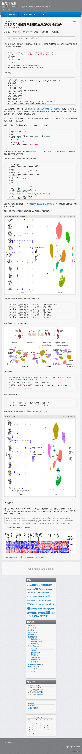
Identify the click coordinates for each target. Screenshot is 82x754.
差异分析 (33, 609)
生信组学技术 (40, 15)
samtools (37, 600)
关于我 (38, 685)
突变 (52, 613)
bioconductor (42, 584)
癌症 (43, 613)
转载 (38, 616)
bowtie (29, 589)
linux (39, 592)
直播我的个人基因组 (34, 664)
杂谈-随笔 (32, 14)
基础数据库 (34, 639)
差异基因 (40, 609)
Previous (8, 21)
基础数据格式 (35, 641)
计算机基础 (11, 15)
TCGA (30, 604)
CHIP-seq (40, 589)
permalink (41, 557)
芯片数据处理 (35, 657)
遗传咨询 (44, 616)
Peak (42, 596)
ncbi (39, 596)
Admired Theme (76, 751)
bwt (33, 589)
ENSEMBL (49, 589)
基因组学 (33, 655)
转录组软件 (34, 659)
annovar (29, 585)
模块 (31, 613)
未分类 (20, 557)
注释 (39, 613)
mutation (29, 596)
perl (47, 596)
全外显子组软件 (35, 653)
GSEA (31, 592)
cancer (30, 625)
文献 (48, 609)
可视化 (47, 604)
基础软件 (33, 644)
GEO (28, 592)
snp (46, 600)
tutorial (30, 628)
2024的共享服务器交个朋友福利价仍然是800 (44, 109)
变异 (43, 604)
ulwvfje (26, 557)
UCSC (36, 604)
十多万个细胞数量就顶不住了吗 (22, 32)
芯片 (30, 616)
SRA (49, 600)
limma (35, 592)
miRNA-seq (45, 592)
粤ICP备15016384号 (73, 747)
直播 (48, 612)
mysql (35, 596)
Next (75, 21)
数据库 (45, 609)
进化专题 (33, 662)
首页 (5, 14)
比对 (35, 613)
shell (42, 600)
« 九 (33, 734)
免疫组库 (33, 650)
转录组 (34, 616)
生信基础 (22, 15)
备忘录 (30, 630)
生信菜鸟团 (9, 3)
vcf (39, 604)
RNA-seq (30, 600)
